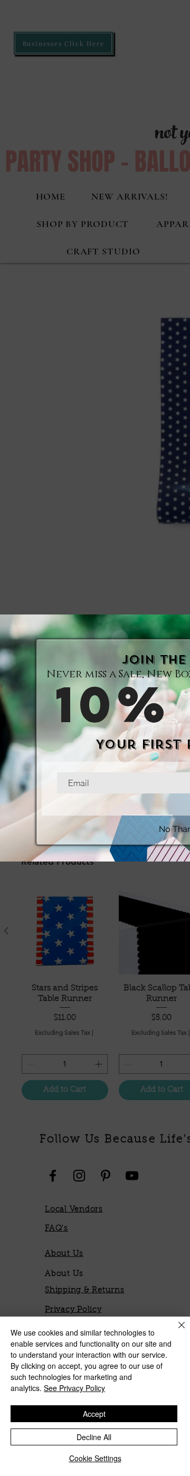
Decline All (94, 1437)
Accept (94, 1413)
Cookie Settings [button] (95, 1458)
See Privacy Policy (74, 1388)
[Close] (175, 1331)
